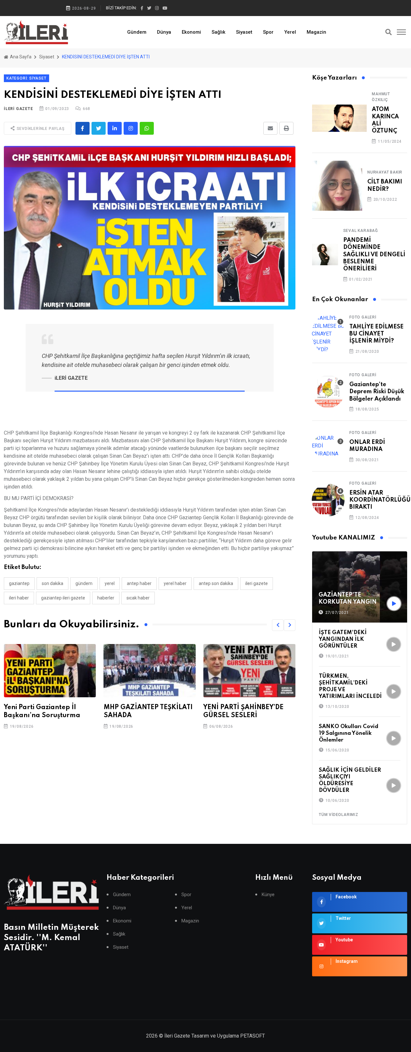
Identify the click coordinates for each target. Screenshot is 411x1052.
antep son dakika (216, 583)
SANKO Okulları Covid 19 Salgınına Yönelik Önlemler (348, 733)
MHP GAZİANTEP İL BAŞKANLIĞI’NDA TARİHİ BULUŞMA (243, 715)
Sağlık (218, 32)
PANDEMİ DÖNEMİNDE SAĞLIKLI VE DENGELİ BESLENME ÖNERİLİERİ (374, 254)
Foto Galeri (362, 317)
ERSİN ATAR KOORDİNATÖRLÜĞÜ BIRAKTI (380, 500)
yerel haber (175, 583)
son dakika (52, 583)
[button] (278, 625)
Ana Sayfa (20, 56)
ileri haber (19, 597)
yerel (110, 583)
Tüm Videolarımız (338, 814)
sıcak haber (138, 597)
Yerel (290, 32)
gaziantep (19, 583)
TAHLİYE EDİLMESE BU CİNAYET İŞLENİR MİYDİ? (376, 334)
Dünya (164, 32)
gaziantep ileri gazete (63, 597)
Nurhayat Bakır (384, 172)
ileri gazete (256, 583)
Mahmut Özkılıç (381, 97)
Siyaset (244, 32)
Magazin (316, 32)
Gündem (136, 32)
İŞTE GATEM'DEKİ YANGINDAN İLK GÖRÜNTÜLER (343, 639)
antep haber (139, 583)
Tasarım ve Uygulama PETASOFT (228, 1036)
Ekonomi (191, 32)
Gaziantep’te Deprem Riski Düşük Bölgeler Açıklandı (376, 392)
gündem (83, 583)
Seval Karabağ (360, 230)
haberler (105, 597)
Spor (268, 32)
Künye (268, 894)
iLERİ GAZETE (18, 108)
